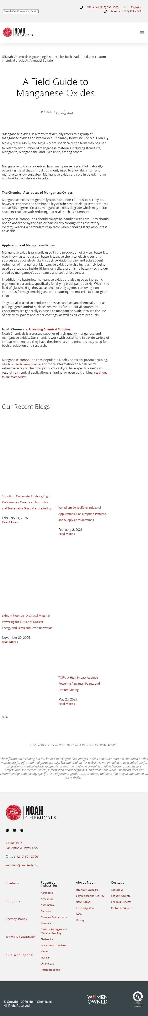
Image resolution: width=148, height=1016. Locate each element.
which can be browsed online (21, 364)
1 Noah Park (14, 843)
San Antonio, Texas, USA (22, 848)
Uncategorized (64, 113)
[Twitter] (14, 830)
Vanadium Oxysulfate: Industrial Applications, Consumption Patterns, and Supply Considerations (82, 514)
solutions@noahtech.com (22, 865)
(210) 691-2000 (27, 856)
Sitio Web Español (19, 955)
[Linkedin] (7, 830)
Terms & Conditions (21, 937)
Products (12, 883)
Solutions (13, 901)
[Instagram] (21, 830)
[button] (142, 33)
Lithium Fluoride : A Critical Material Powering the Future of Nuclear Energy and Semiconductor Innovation (27, 622)
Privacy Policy (16, 919)
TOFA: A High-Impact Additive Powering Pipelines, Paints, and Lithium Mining (79, 684)
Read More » (10, 522)
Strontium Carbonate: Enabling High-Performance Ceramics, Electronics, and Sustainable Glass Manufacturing (26, 502)
